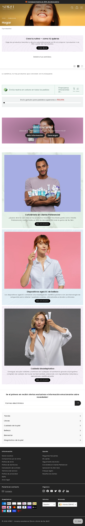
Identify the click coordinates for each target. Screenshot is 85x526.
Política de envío (8, 462)
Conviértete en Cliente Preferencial (54, 465)
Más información (35, 135)
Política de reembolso (10, 465)
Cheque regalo (47, 471)
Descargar (53, 135)
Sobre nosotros (7, 456)
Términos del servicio (9, 471)
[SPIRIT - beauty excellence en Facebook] (47, 491)
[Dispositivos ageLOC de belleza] (42, 260)
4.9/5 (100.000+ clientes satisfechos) (43, 2)
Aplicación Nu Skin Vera (51, 468)
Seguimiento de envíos (50, 462)
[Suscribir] (78, 403)
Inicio (4, 18)
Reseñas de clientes (49, 474)
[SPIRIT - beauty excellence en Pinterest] (59, 491)
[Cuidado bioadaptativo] (42, 337)
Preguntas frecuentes (50, 456)
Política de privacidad (10, 474)
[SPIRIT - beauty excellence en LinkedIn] (67, 491)
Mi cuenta (46, 459)
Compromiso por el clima (11, 459)
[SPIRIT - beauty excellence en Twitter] (55, 491)
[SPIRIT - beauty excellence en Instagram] (43, 491)
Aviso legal (6, 480)
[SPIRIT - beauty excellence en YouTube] (51, 491)
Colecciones (12, 18)
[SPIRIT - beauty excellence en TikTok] (63, 491)
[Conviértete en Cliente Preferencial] (42, 183)
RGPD (4, 477)
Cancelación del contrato (11, 468)
